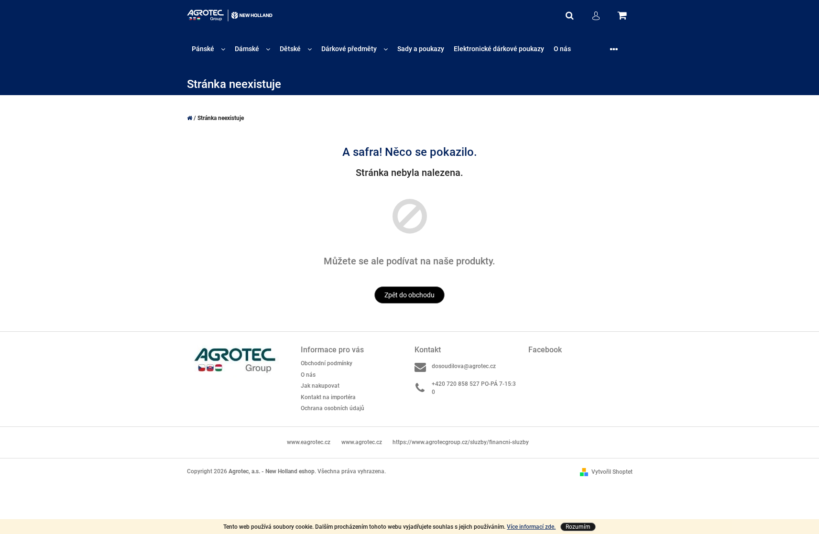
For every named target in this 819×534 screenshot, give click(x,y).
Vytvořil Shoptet (612, 472)
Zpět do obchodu (409, 295)
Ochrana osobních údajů (332, 408)
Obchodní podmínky (326, 363)
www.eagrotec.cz (308, 442)
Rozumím (578, 526)
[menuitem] (208, 49)
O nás (308, 374)
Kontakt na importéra (328, 397)
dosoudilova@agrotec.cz (464, 366)
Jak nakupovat (320, 385)
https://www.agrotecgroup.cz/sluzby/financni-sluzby (461, 442)
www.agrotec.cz (361, 442)
